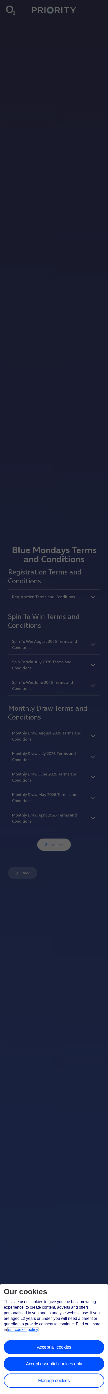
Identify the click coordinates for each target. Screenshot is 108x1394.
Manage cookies (54, 1380)
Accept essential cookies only (54, 1363)
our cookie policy (23, 1329)
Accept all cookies (54, 1347)
